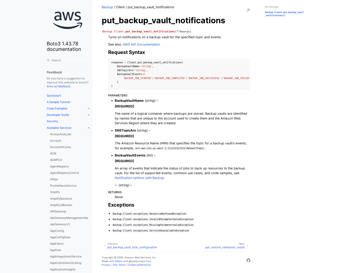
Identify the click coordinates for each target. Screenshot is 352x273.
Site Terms (119, 264)
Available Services (59, 128)
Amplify (55, 192)
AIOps (54, 179)
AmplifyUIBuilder (61, 205)
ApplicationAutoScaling (65, 263)
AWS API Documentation (141, 44)
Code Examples (57, 108)
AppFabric (57, 243)
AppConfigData (60, 237)
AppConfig (57, 231)
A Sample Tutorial (58, 102)
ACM (53, 153)
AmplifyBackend (61, 198)
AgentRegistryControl (64, 173)
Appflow (55, 250)
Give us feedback (58, 86)
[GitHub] (248, 261)
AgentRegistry (59, 166)
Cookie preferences (139, 264)
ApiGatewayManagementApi (69, 218)
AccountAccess (60, 147)
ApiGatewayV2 (60, 224)
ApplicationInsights (63, 269)
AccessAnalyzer (61, 134)
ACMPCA (56, 160)
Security (52, 121)
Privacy (106, 264)
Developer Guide (58, 115)
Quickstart (54, 95)
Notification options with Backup (139, 178)
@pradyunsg (136, 261)
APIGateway (58, 211)
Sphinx (119, 261)
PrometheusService (63, 185)
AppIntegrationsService (66, 256)
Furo (148, 261)
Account (55, 140)
